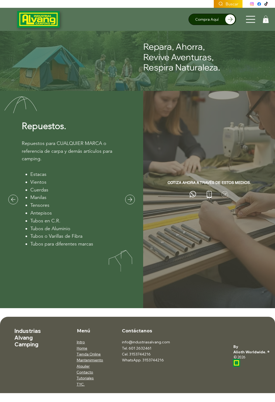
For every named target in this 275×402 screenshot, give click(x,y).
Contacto (85, 372)
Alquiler (83, 366)
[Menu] (251, 19)
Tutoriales (85, 378)
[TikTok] (266, 4)
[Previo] (13, 199)
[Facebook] (259, 4)
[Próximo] (130, 199)
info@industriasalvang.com (146, 342)
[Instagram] (251, 4)
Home (82, 348)
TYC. (81, 384)
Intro (81, 342)
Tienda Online (89, 354)
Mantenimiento (90, 360)
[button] (266, 19)
